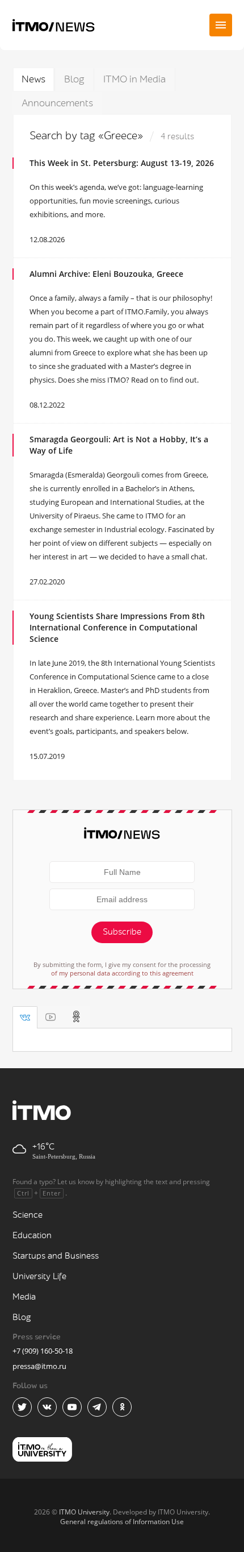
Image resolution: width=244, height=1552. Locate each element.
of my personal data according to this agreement (122, 973)
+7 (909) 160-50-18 (42, 1351)
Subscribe (122, 932)
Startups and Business (55, 1256)
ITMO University (84, 1512)
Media (24, 1297)
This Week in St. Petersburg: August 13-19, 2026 (122, 162)
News (33, 79)
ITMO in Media (134, 79)
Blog (74, 79)
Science (27, 1215)
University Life (39, 1276)
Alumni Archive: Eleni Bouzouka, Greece (106, 273)
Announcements (57, 103)
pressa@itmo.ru (39, 1366)
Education (32, 1235)
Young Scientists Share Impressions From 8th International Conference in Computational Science (117, 627)
